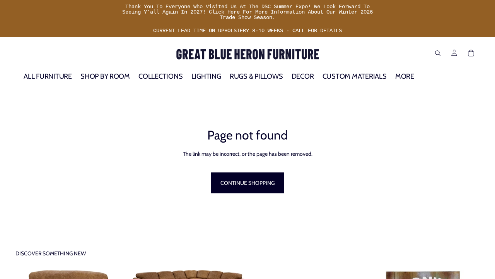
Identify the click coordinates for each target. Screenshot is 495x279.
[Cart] (471, 53)
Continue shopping (247, 182)
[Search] (437, 53)
